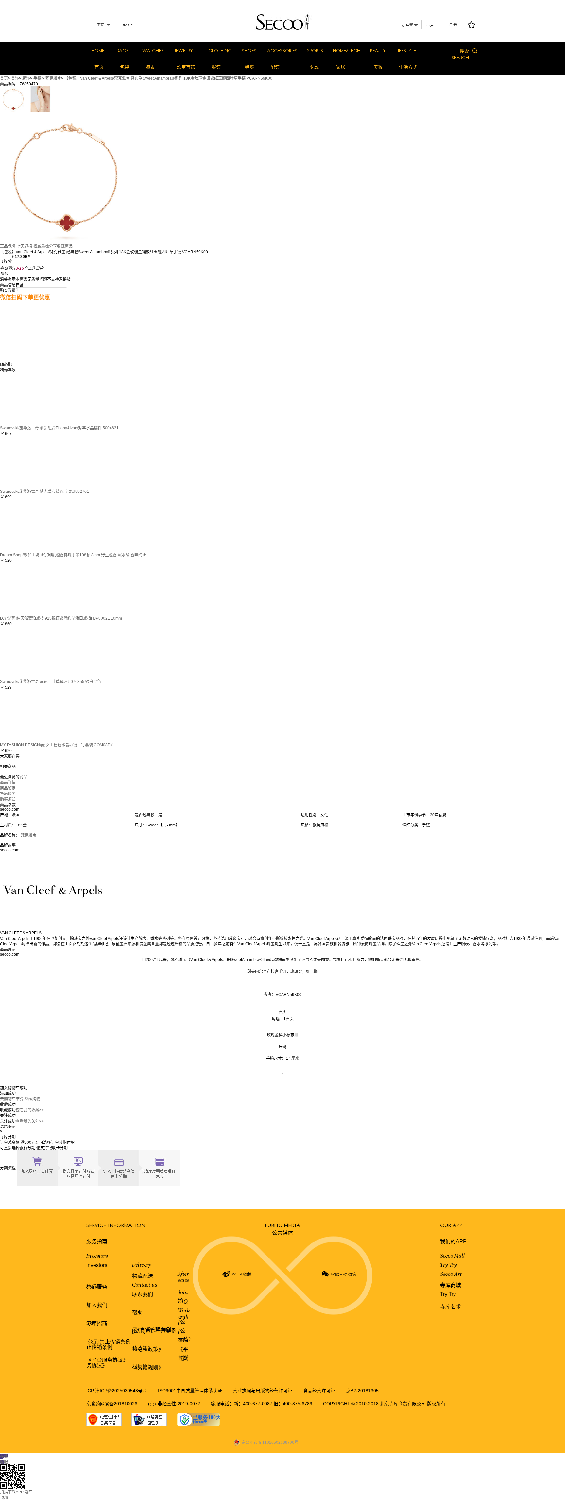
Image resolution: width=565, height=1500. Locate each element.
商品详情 (8, 782)
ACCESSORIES (282, 50)
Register (432, 24)
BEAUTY (378, 50)
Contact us (144, 1285)
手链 (37, 78)
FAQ (183, 1302)
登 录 (413, 25)
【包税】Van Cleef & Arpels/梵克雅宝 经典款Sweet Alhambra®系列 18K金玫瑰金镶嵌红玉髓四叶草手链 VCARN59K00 (168, 78)
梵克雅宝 (53, 78)
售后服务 (8, 794)
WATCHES (153, 50)
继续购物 (32, 1099)
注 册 (452, 25)
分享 (53, 246)
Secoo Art (451, 1274)
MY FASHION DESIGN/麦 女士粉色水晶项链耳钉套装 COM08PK (56, 745)
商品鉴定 (8, 788)
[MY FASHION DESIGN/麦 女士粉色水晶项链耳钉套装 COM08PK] (26, 715)
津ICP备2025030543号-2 (121, 1390)
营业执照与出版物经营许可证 (262, 1390)
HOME (97, 50)
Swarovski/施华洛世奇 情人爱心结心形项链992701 (44, 491)
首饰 (15, 78)
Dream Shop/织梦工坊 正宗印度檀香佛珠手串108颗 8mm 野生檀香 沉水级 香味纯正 (73, 555)
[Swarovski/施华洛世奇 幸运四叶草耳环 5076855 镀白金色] (26, 652)
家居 (340, 67)
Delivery (141, 1265)
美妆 (378, 67)
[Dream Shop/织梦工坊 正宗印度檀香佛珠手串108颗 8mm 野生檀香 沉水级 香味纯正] (26, 525)
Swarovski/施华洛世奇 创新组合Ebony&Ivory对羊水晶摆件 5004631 (59, 428)
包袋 (124, 67)
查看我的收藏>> (30, 1110)
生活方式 (408, 67)
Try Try (448, 1265)
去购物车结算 (12, 1099)
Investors (97, 1256)
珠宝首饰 (186, 67)
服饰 (216, 67)
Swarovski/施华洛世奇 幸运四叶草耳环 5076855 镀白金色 (50, 681)
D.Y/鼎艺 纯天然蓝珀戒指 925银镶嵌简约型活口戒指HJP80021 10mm (61, 618)
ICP (90, 1390)
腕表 (150, 67)
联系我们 (142, 1294)
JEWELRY (183, 50)
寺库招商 (96, 1323)
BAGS (123, 50)
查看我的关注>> (30, 1121)
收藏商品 (65, 246)
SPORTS (315, 50)
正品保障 (8, 246)
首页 (99, 67)
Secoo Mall (452, 1256)
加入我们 (96, 1305)
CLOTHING (220, 50)
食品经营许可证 (319, 1390)
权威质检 (41, 246)
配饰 (275, 67)
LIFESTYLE (406, 50)
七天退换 (24, 246)
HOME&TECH (346, 50)
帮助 (137, 1312)
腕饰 (26, 78)
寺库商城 (450, 1285)
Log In (404, 24)
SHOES (249, 50)
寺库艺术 (450, 1306)
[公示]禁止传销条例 (108, 1341)
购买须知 (8, 799)
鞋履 (249, 67)
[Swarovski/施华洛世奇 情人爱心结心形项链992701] (26, 461)
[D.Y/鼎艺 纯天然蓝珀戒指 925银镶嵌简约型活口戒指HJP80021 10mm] (26, 588)
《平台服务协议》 (107, 1360)
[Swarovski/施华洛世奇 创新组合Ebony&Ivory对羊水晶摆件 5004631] (26, 398)
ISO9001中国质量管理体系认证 (190, 1390)
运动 (314, 67)
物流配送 (142, 1276)
